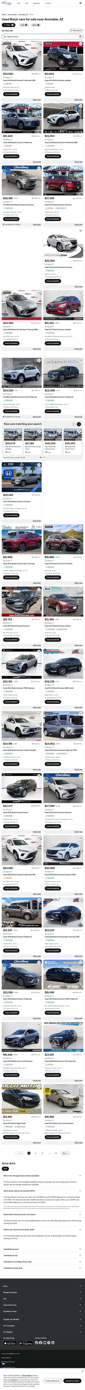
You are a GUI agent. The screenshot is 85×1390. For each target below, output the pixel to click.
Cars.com (14, 1380)
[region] (42, 1379)
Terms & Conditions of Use (11, 1354)
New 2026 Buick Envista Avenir (32, 448)
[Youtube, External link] (44, 1342)
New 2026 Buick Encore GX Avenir (13, 448)
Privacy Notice (6, 1358)
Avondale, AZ (23, 14)
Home (4, 14)
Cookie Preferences (8, 1367)
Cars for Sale (12, 14)
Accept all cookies (72, 1381)
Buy (18, 3)
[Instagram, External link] (48, 1342)
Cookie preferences (52, 1381)
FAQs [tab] (5, 1169)
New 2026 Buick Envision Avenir (50, 448)
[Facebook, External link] (40, 1342)
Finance (48, 3)
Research (36, 3)
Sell (27, 3)
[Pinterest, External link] (52, 1342)
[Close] (82, 1371)
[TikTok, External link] (36, 1342)
